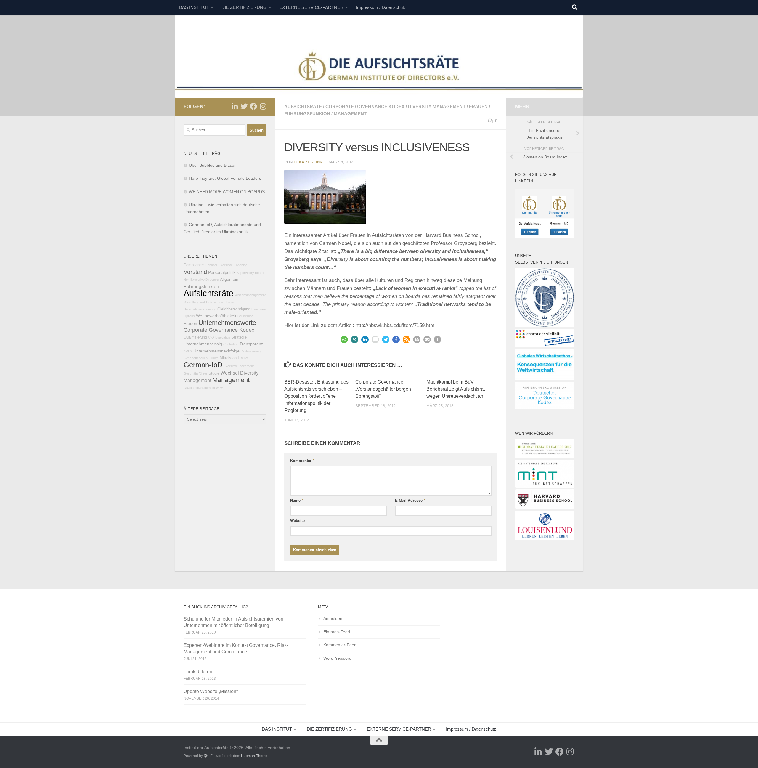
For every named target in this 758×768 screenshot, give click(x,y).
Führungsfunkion (307, 113)
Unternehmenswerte (227, 322)
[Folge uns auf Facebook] (253, 106)
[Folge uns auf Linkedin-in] (234, 106)
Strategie (239, 337)
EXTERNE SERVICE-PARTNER (311, 7)
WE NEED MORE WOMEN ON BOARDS (227, 191)
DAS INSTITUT (194, 7)
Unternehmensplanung (200, 309)
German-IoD (203, 365)
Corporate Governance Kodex (364, 106)
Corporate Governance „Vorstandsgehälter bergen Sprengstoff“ (383, 389)
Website (297, 520)
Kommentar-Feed (339, 644)
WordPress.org (337, 658)
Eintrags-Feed (336, 631)
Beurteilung (245, 316)
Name (296, 500)
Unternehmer (215, 302)
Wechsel (230, 373)
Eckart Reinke (309, 162)
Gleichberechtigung (233, 309)
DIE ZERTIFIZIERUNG (244, 7)
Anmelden (332, 618)
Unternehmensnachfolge (216, 351)
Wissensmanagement (250, 295)
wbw (219, 387)
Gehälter (211, 265)
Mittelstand (229, 358)
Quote (214, 358)
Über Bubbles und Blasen (213, 165)
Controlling (230, 344)
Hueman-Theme (254, 756)
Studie (213, 373)
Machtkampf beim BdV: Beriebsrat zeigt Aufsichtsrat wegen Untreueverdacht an (455, 389)
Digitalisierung (251, 351)
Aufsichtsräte (303, 106)
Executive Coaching (233, 265)
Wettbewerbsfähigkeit (216, 315)
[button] (344, 339)
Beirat (244, 358)
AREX (188, 351)
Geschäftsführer (195, 373)
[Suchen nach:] (214, 130)
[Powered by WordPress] (205, 756)
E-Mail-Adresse (410, 500)
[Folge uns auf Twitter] (244, 106)
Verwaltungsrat (194, 302)
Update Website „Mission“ (211, 691)
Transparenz (251, 343)
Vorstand (195, 272)
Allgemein (229, 279)
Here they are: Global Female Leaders (225, 178)
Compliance (194, 265)
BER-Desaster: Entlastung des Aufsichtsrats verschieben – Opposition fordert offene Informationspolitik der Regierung (316, 396)
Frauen (478, 106)
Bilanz (230, 302)
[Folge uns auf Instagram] (262, 106)
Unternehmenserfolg (203, 343)
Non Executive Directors (201, 279)
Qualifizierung (195, 337)
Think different (198, 671)
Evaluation (222, 337)
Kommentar (302, 460)
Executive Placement (239, 366)
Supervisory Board (250, 273)
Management (350, 113)
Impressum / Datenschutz (381, 7)
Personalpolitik (221, 272)
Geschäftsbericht (196, 358)
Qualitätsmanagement (199, 387)
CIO (211, 337)
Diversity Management (436, 106)
